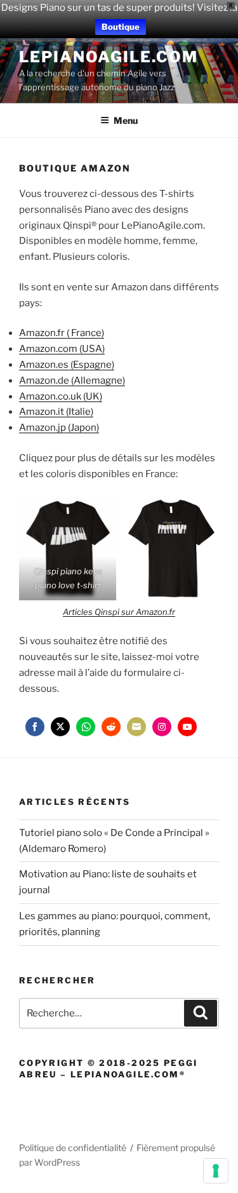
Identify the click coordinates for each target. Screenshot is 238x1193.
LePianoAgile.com (108, 57)
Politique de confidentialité (72, 1147)
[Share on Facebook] (34, 726)
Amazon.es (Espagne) (66, 364)
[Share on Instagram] (161, 726)
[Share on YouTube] (187, 726)
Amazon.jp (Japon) (59, 427)
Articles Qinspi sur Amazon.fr (119, 612)
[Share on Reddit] (111, 726)
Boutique (121, 27)
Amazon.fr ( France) (61, 333)
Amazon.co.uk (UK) (60, 396)
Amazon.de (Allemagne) (72, 380)
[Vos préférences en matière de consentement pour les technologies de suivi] (216, 1171)
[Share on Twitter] (60, 726)
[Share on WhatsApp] (85, 726)
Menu (126, 120)
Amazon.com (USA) (62, 348)
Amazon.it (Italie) (56, 411)
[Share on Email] (136, 726)
